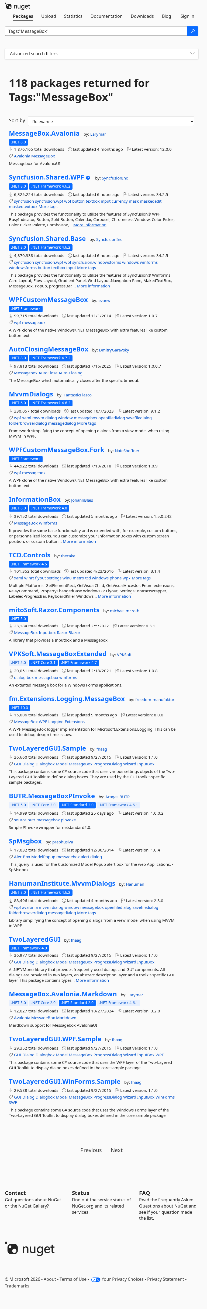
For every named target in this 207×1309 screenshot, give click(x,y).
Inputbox (47, 632)
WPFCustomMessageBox (48, 299)
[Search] (192, 31)
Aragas (112, 796)
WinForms (165, 1097)
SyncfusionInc (115, 178)
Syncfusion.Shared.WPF (46, 177)
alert (85, 856)
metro (78, 577)
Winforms (48, 523)
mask (134, 201)
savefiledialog (139, 417)
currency (120, 201)
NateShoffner (127, 450)
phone (116, 577)
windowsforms (23, 267)
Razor (62, 632)
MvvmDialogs (31, 394)
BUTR (124, 796)
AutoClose (48, 372)
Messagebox (25, 372)
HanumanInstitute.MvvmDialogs (62, 883)
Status (80, 1193)
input (106, 201)
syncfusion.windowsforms (96, 262)
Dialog (28, 763)
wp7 (127, 577)
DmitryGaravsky (114, 350)
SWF (13, 1102)
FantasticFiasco (78, 394)
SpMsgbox (25, 841)
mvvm (38, 417)
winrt (29, 577)
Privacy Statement (165, 1279)
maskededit (150, 201)
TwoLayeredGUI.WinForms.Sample (64, 1081)
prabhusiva (62, 841)
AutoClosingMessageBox (48, 349)
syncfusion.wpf (49, 201)
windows (130, 262)
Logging (56, 721)
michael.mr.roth (124, 610)
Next (117, 1150)
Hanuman (135, 884)
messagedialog (62, 423)
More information (89, 224)
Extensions (75, 721)
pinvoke (68, 819)
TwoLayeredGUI (34, 939)
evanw (104, 300)
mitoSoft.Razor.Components (54, 610)
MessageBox (43, 156)
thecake (68, 555)
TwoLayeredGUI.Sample (47, 748)
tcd (88, 577)
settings (54, 577)
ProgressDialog (108, 763)
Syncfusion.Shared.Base (47, 238)
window (65, 417)
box (30, 677)
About (50, 1279)
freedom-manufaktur (154, 699)
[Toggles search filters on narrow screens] (192, 53)
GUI (17, 763)
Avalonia (22, 156)
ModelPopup (43, 856)
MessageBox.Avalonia (44, 133)
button (78, 201)
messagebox (34, 322)
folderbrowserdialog (28, 423)
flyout (40, 577)
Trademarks (17, 1286)
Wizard (129, 763)
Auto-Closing (70, 372)
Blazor (74, 632)
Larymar (98, 134)
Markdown (66, 1017)
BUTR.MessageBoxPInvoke (52, 796)
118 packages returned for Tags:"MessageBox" (79, 90)
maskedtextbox (23, 206)
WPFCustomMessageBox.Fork (56, 450)
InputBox (145, 763)
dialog (51, 417)
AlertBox (22, 856)
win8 (67, 577)
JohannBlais (82, 500)
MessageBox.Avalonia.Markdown (63, 994)
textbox (93, 201)
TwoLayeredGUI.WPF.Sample (55, 1039)
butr (31, 819)
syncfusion (24, 201)
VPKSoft (124, 654)
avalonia (30, 907)
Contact (15, 1193)
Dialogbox (45, 763)
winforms (149, 262)
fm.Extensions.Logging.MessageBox (67, 699)
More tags (48, 206)
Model (62, 763)
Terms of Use (73, 1279)
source (20, 819)
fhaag (101, 749)
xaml (26, 417)
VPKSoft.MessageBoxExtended (57, 654)
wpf (67, 201)
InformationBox (35, 499)
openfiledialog (111, 417)
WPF (43, 721)
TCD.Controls (29, 555)
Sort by (17, 120)
